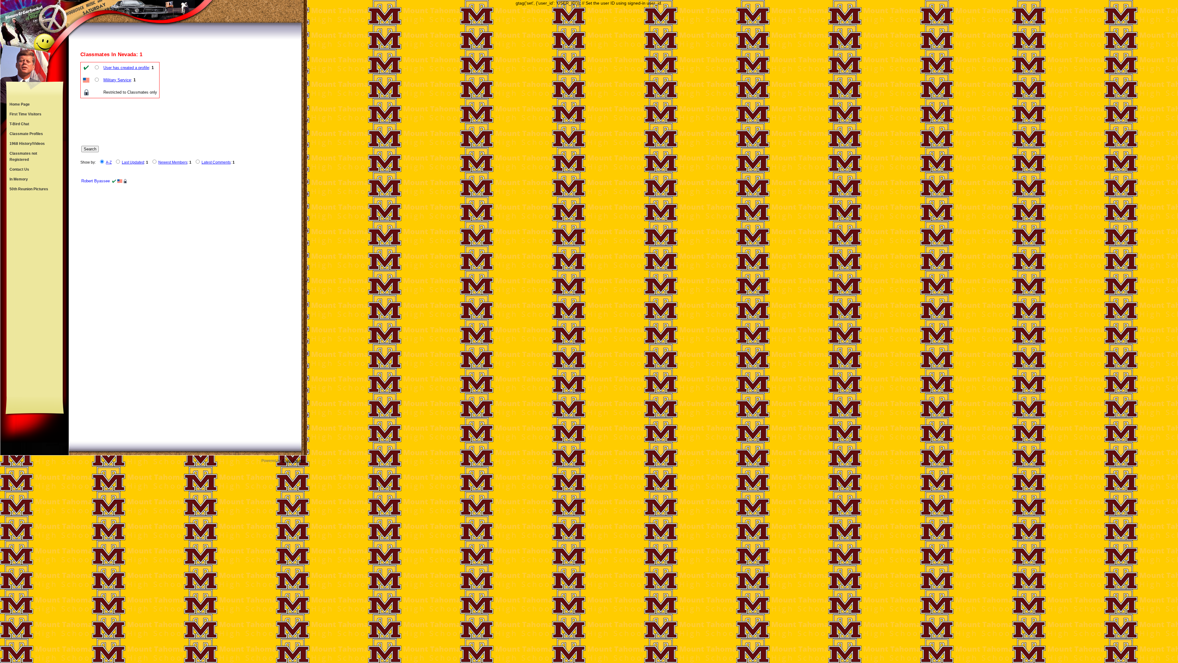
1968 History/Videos (27, 144)
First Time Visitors (25, 114)
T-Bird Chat (19, 124)
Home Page (20, 104)
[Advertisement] (34, 295)
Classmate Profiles (26, 134)
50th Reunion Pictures (29, 189)
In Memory (19, 179)
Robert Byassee (95, 181)
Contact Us (19, 169)
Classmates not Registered (23, 156)
